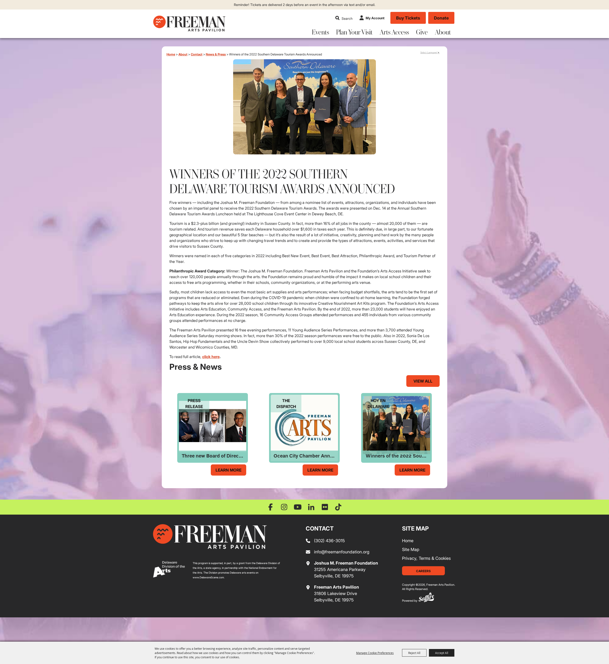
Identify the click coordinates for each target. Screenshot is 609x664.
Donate (441, 18)
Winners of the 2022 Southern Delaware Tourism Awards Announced (398, 456)
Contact (196, 54)
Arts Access (394, 32)
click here (211, 356)
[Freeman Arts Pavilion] (189, 23)
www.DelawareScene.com (208, 577)
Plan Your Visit (354, 32)
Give (422, 32)
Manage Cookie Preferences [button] (375, 653)
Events (320, 32)
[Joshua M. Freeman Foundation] (210, 536)
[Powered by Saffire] (426, 598)
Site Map (410, 549)
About (443, 32)
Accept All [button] (441, 653)
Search (337, 17)
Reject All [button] (414, 653)
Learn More (228, 470)
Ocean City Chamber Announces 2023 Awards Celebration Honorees (306, 456)
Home (171, 54)
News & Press (216, 54)
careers (423, 571)
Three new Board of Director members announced (214, 456)
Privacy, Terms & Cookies (426, 558)
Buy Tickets (408, 18)
